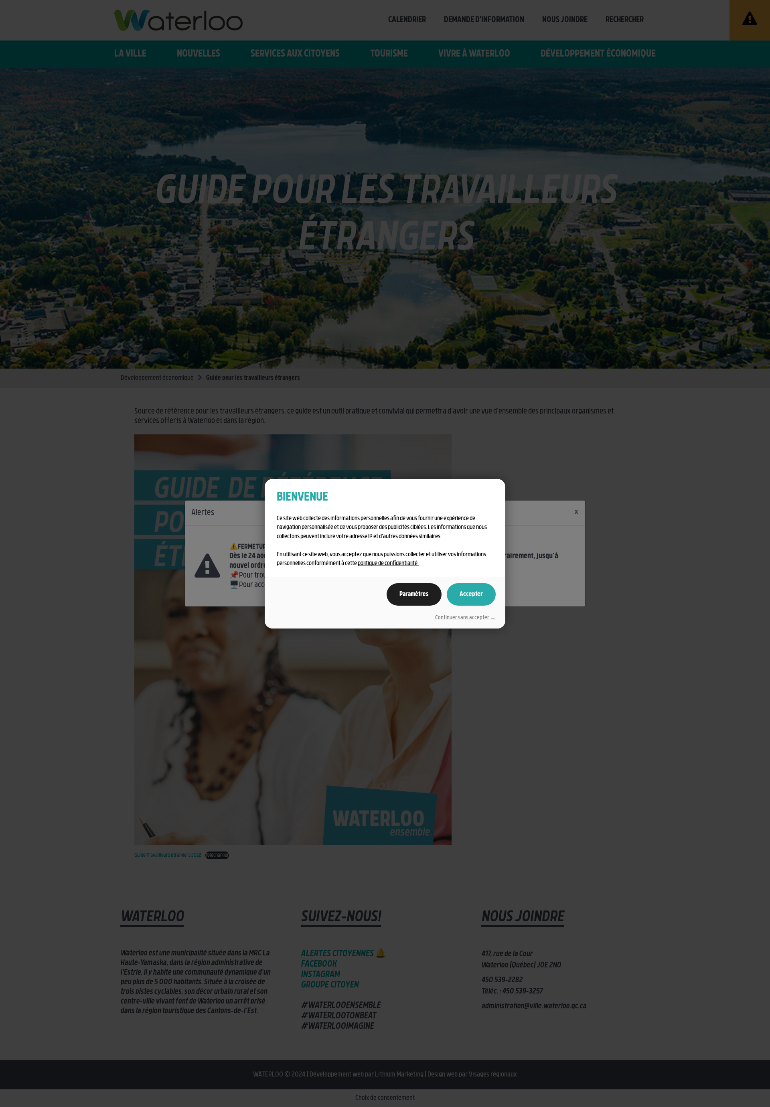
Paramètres (414, 594)
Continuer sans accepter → (465, 618)
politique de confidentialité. (388, 564)
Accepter (471, 594)
